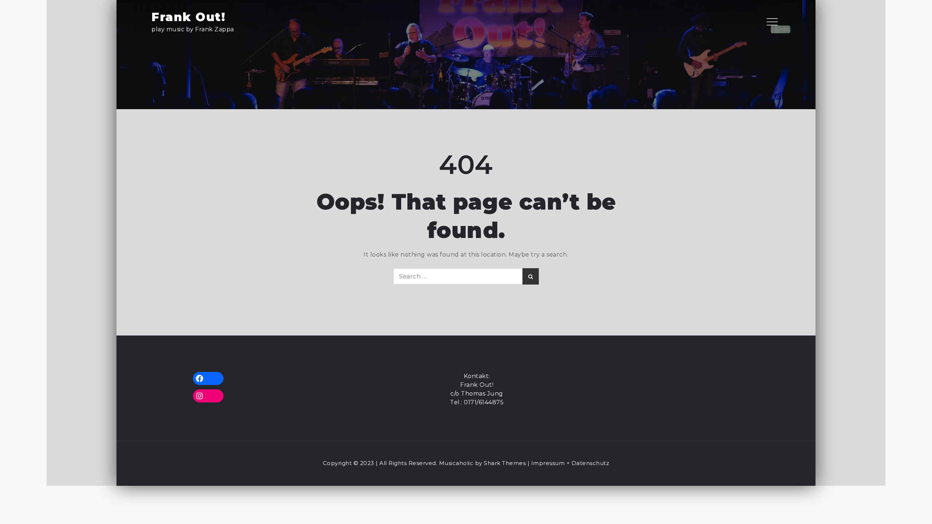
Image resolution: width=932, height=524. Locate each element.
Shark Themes (506, 463)
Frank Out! (188, 17)
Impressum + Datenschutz (570, 463)
